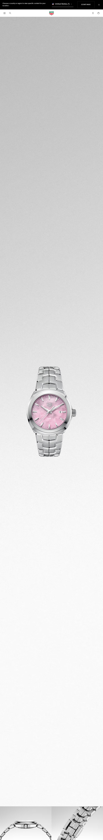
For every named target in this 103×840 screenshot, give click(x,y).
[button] (93, 13)
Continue (88, 4)
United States (61, 4)
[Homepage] (51, 13)
